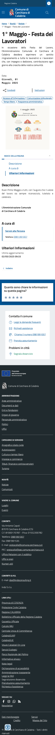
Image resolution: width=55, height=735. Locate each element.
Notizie (21, 23)
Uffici (4, 429)
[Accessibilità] (7, 727)
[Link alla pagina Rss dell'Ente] (19, 701)
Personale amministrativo (14, 419)
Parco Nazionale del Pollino (15, 654)
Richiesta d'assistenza (12, 686)
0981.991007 (20, 237)
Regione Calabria (10, 3)
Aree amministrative (12, 401)
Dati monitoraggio (10, 717)
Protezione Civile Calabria (14, 607)
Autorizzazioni (8, 449)
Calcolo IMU (7, 626)
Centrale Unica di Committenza (17, 631)
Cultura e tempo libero (12, 454)
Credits (16, 720)
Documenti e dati (10, 405)
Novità (13, 23)
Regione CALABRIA (11, 612)
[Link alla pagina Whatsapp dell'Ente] (14, 701)
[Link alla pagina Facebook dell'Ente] (3, 701)
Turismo (5, 468)
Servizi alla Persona (15, 231)
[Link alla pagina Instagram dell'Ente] (9, 701)
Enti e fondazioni (10, 410)
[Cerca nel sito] (46, 12)
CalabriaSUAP (8, 635)
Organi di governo (10, 415)
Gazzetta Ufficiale (10, 621)
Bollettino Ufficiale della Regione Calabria (22, 617)
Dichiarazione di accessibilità (15, 668)
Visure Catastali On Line (13, 645)
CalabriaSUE (8, 640)
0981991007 (17, 537)
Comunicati (7, 489)
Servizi (34, 717)
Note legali (7, 663)
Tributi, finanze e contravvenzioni (18, 464)
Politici (5, 424)
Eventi (5, 510)
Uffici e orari (7, 559)
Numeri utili (7, 563)
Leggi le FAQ (8, 676)
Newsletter (7, 705)
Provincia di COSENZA (12, 602)
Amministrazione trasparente (16, 672)
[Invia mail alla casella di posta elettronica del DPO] (20, 580)
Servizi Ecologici (9, 649)
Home (4, 23)
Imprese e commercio (12, 459)
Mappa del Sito (40, 720)
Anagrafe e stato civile (13, 445)
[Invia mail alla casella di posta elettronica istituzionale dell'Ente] (26, 545)
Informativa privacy (11, 659)
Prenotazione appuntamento (16, 683)
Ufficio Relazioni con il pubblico (16, 554)
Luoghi (5, 505)
